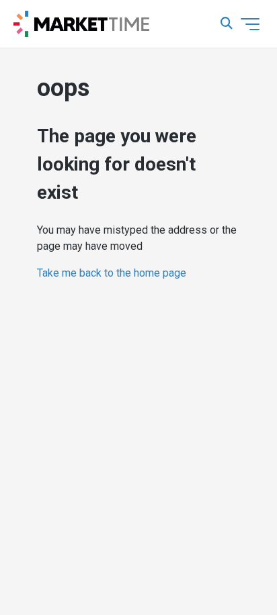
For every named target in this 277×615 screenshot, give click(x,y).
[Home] (81, 24)
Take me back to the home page (111, 273)
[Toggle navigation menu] (250, 24)
